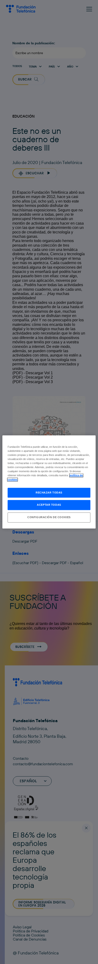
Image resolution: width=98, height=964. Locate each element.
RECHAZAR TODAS (49, 492)
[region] (48, 481)
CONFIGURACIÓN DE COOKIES (49, 517)
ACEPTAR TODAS (49, 505)
